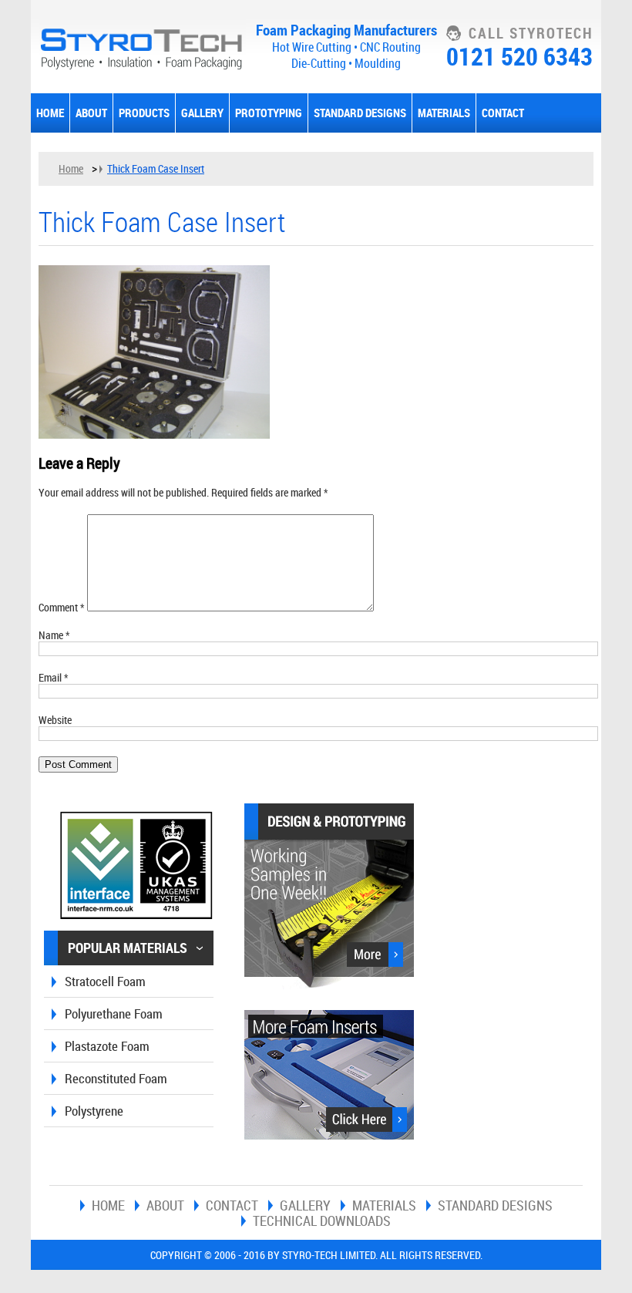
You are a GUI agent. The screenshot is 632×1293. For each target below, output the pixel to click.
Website (55, 719)
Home (50, 112)
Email (54, 677)
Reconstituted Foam (116, 1078)
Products (144, 112)
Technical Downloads (322, 1220)
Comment (62, 607)
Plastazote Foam (107, 1046)
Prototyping (268, 112)
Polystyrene (94, 1111)
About (91, 112)
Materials (444, 112)
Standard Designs (360, 112)
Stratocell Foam (105, 981)
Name (54, 635)
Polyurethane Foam (114, 1013)
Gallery (202, 112)
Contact (503, 112)
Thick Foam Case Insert (155, 168)
